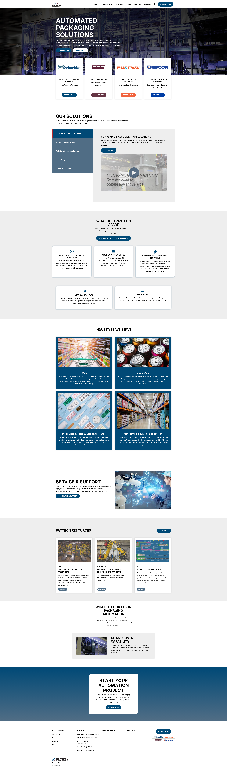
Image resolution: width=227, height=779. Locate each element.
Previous (67, 646)
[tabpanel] (113, 646)
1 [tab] (108, 662)
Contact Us (165, 4)
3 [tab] (115, 662)
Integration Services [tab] (63, 169)
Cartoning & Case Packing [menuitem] (87, 738)
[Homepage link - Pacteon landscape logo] (60, 760)
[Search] (155, 4)
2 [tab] (111, 662)
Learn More (80, 50)
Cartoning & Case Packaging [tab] (66, 142)
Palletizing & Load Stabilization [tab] (67, 151)
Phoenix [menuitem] (55, 741)
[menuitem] (58, 730)
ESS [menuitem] (53, 738)
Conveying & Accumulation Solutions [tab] (69, 133)
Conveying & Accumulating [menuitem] (88, 734)
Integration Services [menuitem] (85, 750)
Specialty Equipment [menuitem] (85, 747)
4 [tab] (118, 662)
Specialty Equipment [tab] (63, 160)
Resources (148, 4)
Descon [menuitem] (55, 745)
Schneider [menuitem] (56, 734)
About (96, 4)
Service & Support (135, 4)
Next (160, 646)
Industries (107, 4)
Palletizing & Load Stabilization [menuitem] (84, 742)
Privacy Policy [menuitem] (56, 762)
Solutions (120, 4)
